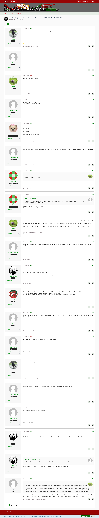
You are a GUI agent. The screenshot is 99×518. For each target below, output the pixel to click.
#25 (93, 123)
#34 (93, 336)
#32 (93, 289)
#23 (93, 75)
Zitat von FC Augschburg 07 (32, 198)
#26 (93, 146)
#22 (93, 52)
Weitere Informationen (85, 516)
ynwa (35, 232)
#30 (93, 241)
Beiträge (8, 45)
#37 (93, 407)
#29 (93, 218)
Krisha (11, 19)
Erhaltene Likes (9, 43)
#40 (93, 478)
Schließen (93, 516)
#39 (93, 455)
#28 (93, 194)
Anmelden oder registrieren (84, 1)
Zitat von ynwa (29, 175)
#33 (93, 312)
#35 (93, 360)
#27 (93, 170)
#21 (93, 28)
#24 (93, 99)
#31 (93, 265)
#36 (93, 383)
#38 (93, 431)
